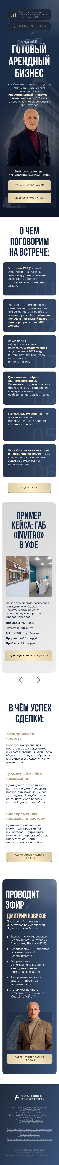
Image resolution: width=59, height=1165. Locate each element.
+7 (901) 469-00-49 (34, 1122)
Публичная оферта (29, 1134)
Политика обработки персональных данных (29, 1129)
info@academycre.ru (32, 1120)
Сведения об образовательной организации (29, 1139)
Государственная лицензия (30, 1152)
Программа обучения (29, 1136)
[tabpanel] (29, 597)
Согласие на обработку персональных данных (30, 1131)
